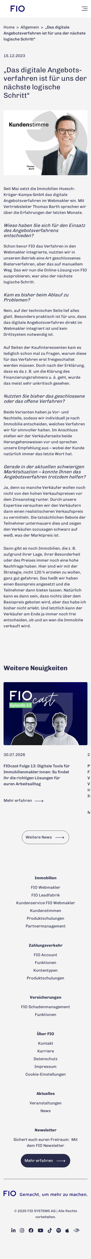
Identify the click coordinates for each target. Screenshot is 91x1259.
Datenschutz (46, 1058)
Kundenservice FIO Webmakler (45, 902)
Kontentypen (45, 970)
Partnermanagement (46, 926)
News (45, 1110)
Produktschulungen (45, 918)
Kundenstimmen (45, 910)
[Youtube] (40, 1231)
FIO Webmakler (45, 887)
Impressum (45, 1066)
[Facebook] (30, 1231)
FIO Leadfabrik (45, 895)
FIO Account (45, 954)
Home (9, 27)
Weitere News (39, 837)
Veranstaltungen (46, 1103)
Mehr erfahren (18, 800)
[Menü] (84, 8)
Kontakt (45, 1043)
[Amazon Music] (77, 1231)
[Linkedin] (13, 1231)
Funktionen (45, 962)
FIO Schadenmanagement (45, 1006)
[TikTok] (50, 1231)
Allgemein (30, 27)
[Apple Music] (67, 1231)
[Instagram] (22, 1231)
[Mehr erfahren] (45, 713)
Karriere (45, 1051)
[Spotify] (58, 1231)
